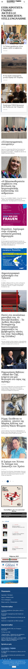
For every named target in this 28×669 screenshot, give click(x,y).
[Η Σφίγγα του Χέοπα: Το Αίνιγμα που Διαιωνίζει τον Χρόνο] (14, 447)
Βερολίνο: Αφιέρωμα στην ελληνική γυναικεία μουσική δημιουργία (12, 232)
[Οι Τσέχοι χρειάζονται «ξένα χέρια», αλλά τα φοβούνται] (14, 34)
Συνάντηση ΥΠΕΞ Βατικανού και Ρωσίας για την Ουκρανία (13, 106)
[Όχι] (26, 664)
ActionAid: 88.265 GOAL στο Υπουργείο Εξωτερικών (11, 629)
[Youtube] (10, 659)
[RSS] (5, 659)
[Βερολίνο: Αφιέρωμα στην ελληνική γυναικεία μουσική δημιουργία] (14, 215)
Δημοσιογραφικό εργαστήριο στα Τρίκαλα (10, 275)
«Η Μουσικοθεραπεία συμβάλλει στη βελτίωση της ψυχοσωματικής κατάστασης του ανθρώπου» (12, 187)
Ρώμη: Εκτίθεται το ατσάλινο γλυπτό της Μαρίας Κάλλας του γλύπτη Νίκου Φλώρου (13, 422)
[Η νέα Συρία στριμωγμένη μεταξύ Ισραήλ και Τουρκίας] (14, 64)
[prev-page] (2, 481)
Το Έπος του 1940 (5, 632)
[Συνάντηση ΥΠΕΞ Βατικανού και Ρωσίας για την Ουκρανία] (14, 93)
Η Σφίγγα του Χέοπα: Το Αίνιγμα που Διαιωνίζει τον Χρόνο (12, 464)
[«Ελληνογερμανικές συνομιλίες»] (14, 128)
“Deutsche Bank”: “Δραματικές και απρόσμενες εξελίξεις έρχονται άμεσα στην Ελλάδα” (12, 635)
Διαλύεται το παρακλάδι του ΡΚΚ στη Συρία (12, 620)
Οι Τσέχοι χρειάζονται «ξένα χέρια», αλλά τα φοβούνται (13, 47)
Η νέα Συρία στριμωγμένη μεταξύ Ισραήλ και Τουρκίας (13, 76)
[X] (7, 659)
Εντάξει (14, 666)
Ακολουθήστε (23, 516)
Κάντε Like (24, 513)
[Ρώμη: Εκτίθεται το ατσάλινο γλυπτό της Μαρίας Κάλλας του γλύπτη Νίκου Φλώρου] (14, 405)
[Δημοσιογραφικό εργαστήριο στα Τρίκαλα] (14, 259)
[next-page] (13, 481)
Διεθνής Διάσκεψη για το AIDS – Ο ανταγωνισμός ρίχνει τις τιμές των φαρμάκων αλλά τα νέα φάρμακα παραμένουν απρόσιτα (13, 639)
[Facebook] (2, 659)
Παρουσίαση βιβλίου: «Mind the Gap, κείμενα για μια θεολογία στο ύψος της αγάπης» (13, 377)
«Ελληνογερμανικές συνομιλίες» (11, 143)
